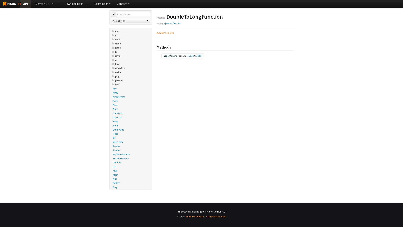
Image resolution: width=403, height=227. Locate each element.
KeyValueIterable (121, 154)
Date (115, 109)
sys (117, 84)
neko (118, 72)
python (119, 80)
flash (118, 43)
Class (115, 105)
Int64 (199, 56)
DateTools (118, 113)
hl (116, 51)
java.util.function (173, 23)
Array (115, 92)
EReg (115, 121)
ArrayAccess (119, 96)
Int (114, 137)
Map (115, 170)
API (25, 4)
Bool (115, 100)
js (116, 59)
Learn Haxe (102, 4)
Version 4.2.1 (43, 4)
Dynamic (117, 117)
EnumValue (118, 129)
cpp (117, 31)
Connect (122, 4)
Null (115, 178)
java (117, 55)
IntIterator (118, 141)
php (117, 76)
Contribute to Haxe (216, 216)
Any (114, 88)
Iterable (116, 146)
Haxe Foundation (195, 216)
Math (115, 174)
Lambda (117, 162)
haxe (118, 47)
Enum (116, 125)
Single (116, 187)
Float (115, 133)
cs (116, 35)
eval (117, 39)
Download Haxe (74, 4)
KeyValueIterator (121, 158)
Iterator (116, 150)
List (114, 166)
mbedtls (120, 68)
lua (117, 64)
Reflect (116, 182)
